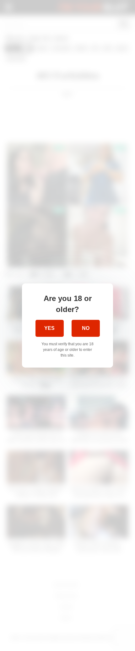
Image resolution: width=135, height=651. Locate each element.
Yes (49, 328)
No (85, 328)
